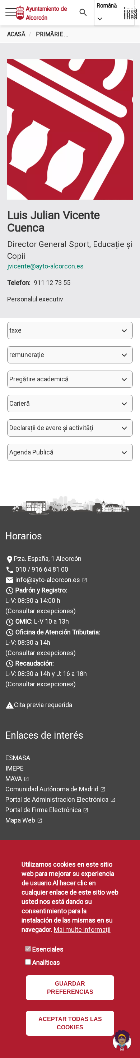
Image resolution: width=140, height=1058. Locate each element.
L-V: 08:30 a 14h (27, 642)
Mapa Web (20, 820)
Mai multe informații (82, 929)
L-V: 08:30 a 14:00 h (32, 600)
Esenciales (48, 949)
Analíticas (46, 962)
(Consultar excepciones (39, 611)
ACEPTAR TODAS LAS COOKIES (70, 1023)
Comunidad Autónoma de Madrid (51, 789)
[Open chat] (122, 1040)
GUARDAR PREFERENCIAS (70, 988)
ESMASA (17, 758)
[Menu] (10, 12)
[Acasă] (20, 12)
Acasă (16, 34)
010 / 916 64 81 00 (41, 569)
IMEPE (14, 768)
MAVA (13, 778)
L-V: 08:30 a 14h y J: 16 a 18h (46, 673)
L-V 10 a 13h (42, 621)
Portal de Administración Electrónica (56, 799)
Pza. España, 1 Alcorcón (47, 558)
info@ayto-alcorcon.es (47, 579)
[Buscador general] (83, 12)
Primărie (49, 34)
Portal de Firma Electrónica (43, 810)
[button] (70, 330)
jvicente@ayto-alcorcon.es (45, 266)
